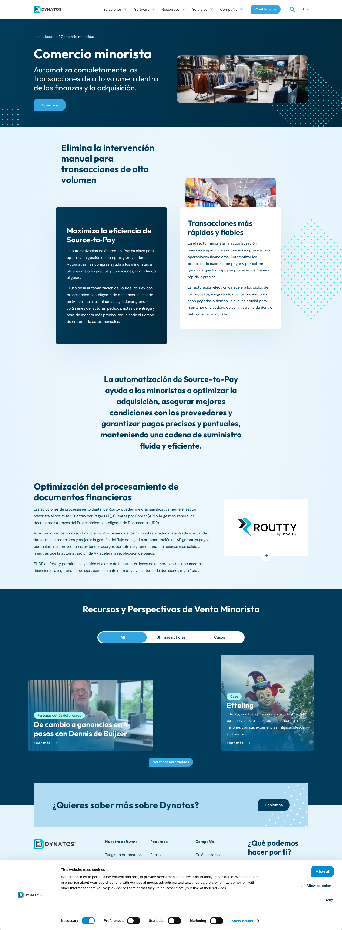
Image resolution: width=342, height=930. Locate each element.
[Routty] (267, 527)
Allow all (323, 871)
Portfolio (157, 854)
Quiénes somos (208, 854)
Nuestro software (121, 841)
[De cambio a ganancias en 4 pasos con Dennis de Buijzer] (90, 715)
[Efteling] (267, 703)
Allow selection (318, 886)
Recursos (159, 841)
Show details (242, 921)
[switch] (133, 920)
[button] (125, 9)
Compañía (204, 841)
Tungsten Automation (123, 854)
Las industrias (45, 36)
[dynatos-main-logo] (48, 9)
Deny (329, 900)
